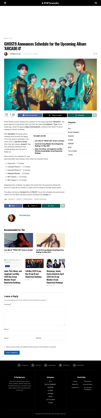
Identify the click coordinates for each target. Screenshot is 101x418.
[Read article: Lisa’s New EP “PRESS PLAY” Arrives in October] (18, 240)
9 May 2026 (29, 280)
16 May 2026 (8, 285)
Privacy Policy (87, 384)
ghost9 (19, 199)
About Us (75, 384)
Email (6, 338)
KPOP (10, 38)
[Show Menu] (5, 3)
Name (6, 329)
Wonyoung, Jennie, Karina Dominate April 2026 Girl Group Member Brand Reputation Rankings (55, 276)
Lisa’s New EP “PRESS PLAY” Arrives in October (49, 141)
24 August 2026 (9, 252)
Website (38, 338)
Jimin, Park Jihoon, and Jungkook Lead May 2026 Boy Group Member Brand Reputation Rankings (48, 151)
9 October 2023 (27, 54)
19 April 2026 (51, 285)
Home (5, 38)
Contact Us (75, 387)
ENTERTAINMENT (73, 132)
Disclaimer (87, 381)
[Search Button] (96, 3)
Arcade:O (12, 199)
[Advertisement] (50, 20)
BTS (69, 129)
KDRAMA (71, 144)
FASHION (71, 136)
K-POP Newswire (50, 3)
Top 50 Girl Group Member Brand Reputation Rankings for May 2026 (49, 145)
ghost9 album (28, 199)
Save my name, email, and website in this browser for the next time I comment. (31, 347)
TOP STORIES (72, 151)
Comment (8, 304)
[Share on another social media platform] (95, 115)
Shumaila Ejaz (15, 54)
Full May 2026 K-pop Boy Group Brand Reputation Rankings (33, 273)
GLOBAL (70, 140)
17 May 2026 (40, 255)
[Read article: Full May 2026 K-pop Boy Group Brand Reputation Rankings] (34, 263)
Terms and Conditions (87, 388)
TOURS (70, 155)
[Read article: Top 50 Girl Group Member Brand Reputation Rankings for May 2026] (50, 240)
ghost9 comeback (40, 199)
